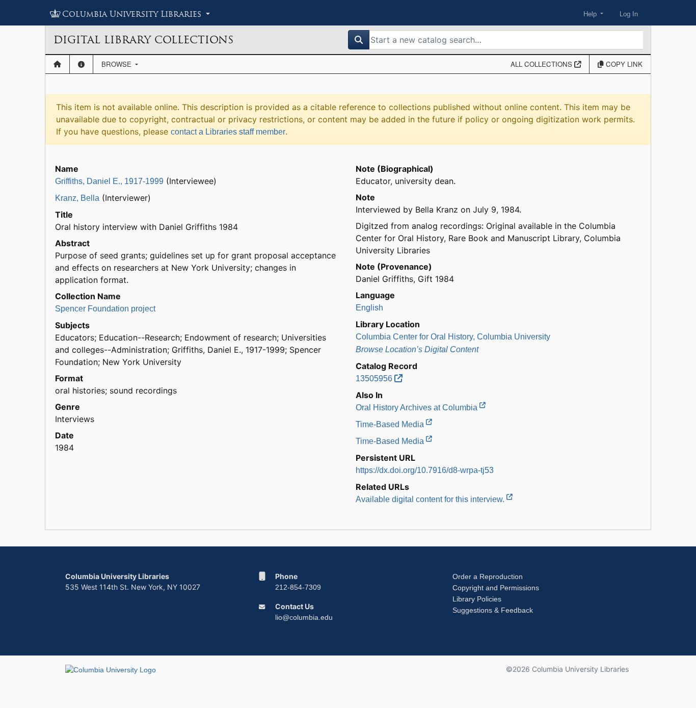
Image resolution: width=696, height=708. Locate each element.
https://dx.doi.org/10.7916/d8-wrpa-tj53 (425, 470)
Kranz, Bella (77, 198)
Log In (629, 14)
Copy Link (623, 64)
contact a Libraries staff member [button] (228, 131)
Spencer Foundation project (105, 308)
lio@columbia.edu (304, 617)
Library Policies (476, 599)
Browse (117, 64)
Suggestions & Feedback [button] (492, 610)
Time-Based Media (391, 424)
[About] (81, 64)
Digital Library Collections (143, 40)
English (369, 307)
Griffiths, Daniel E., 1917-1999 (109, 181)
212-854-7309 (298, 587)
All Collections (542, 64)
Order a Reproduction (487, 576)
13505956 (375, 378)
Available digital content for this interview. (431, 499)
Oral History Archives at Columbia (417, 407)
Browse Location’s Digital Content (417, 349)
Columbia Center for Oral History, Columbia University (453, 336)
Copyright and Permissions (495, 588)
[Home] (57, 64)
